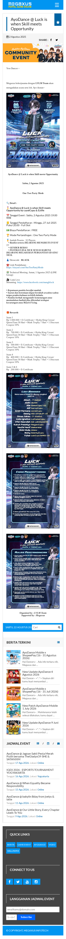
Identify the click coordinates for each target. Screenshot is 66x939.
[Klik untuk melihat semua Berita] (58, 642)
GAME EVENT (24, 844)
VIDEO (52, 844)
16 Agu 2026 (22, 776)
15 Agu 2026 (22, 789)
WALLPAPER (13, 851)
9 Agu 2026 (21, 816)
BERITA (10, 844)
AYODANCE (40, 844)
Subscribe (26, 916)
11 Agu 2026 (22, 803)
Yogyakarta (43, 776)
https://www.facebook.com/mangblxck (35, 282)
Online (40, 762)
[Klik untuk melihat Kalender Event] (48, 743)
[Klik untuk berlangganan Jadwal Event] (58, 743)
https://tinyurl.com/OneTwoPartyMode (24, 267)
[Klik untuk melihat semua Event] (38, 743)
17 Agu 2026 (22, 762)
